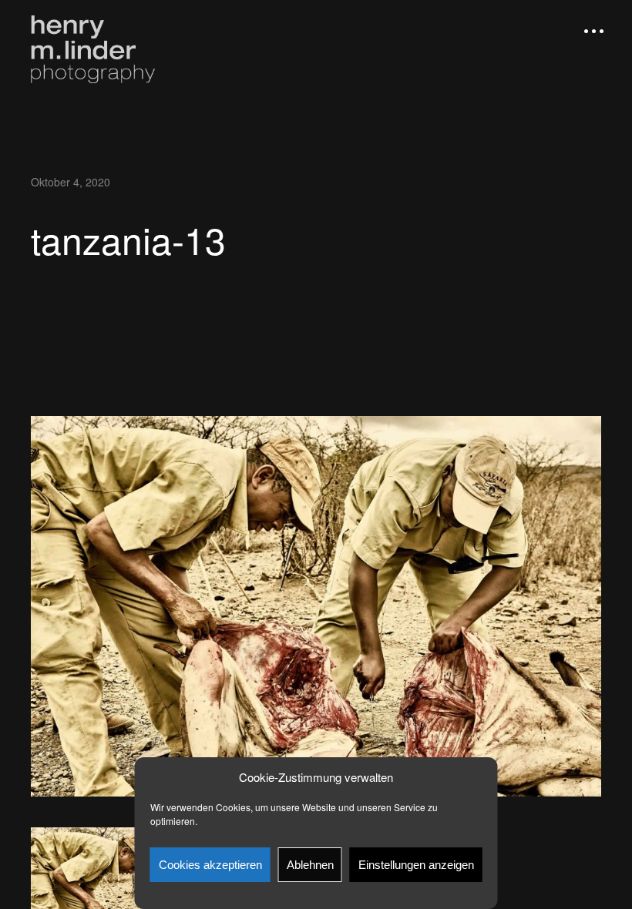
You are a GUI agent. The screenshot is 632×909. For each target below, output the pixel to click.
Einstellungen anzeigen (416, 864)
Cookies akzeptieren (210, 864)
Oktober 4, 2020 (70, 182)
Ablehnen (310, 864)
